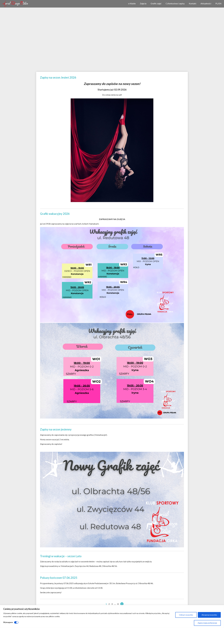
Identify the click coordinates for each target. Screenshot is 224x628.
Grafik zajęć (156, 3)
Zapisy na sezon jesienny (56, 429)
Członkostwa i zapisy (175, 3)
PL (216, 3)
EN (220, 3)
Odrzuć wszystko (186, 615)
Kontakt (192, 3)
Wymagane (8, 622)
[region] (112, 616)
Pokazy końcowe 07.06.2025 (58, 577)
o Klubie (132, 3)
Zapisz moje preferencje (207, 623)
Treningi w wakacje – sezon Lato (61, 556)
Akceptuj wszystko (209, 615)
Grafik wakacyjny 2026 (55, 213)
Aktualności (206, 3)
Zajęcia (143, 3)
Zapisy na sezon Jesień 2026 (58, 77)
